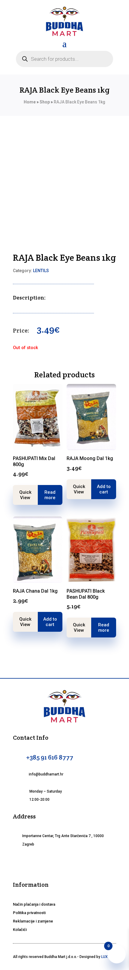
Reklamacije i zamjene (33, 921)
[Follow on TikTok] (79, 864)
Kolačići (20, 929)
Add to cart (104, 489)
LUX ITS (107, 957)
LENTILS (41, 270)
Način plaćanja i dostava (34, 904)
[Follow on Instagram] (64, 864)
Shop (45, 102)
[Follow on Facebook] (50, 864)
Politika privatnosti (29, 912)
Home (30, 102)
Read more (50, 495)
